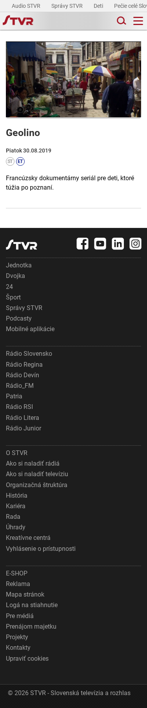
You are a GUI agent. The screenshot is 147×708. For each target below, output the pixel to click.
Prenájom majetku (31, 626)
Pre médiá (20, 616)
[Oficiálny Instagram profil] (135, 243)
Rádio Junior (23, 428)
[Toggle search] (120, 21)
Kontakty (18, 647)
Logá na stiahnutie (32, 605)
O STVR (16, 453)
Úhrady (15, 527)
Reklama (18, 584)
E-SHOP (16, 573)
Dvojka (15, 276)
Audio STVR (27, 6)
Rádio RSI (19, 406)
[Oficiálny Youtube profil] (100, 243)
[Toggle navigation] (138, 21)
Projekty (17, 637)
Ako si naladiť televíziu (37, 474)
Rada (13, 516)
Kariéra (15, 506)
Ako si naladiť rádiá (33, 463)
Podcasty (19, 318)
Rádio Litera (22, 417)
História (16, 495)
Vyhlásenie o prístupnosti (41, 548)
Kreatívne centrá (28, 537)
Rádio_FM (20, 385)
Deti (99, 6)
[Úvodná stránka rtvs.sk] (18, 21)
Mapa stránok (25, 594)
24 (9, 286)
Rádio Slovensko (29, 353)
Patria (14, 396)
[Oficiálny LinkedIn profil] (118, 243)
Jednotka (19, 265)
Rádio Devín (22, 375)
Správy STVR (67, 6)
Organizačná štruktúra (36, 485)
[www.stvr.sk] (21, 244)
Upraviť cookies (27, 658)
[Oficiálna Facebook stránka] (83, 243)
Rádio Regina (24, 364)
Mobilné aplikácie (30, 329)
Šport (13, 297)
